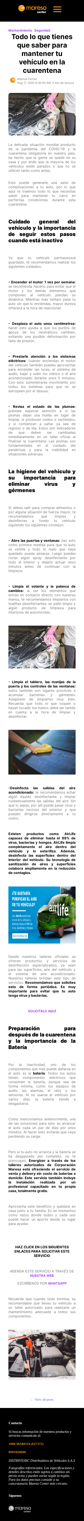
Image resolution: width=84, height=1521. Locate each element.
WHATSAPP (57, 1283)
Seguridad (42, 30)
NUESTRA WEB (42, 1276)
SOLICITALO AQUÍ (42, 1011)
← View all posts (42, 1399)
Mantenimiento (20, 30)
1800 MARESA (26, 1444)
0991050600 (17, 1452)
